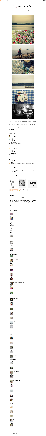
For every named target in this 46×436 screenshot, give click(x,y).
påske (29, 202)
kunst (12, 202)
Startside (15, 10)
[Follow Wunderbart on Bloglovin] (12, 187)
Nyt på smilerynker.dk (15, 307)
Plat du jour (11, 398)
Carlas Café (11, 245)
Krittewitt (11, 252)
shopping (32, 202)
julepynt (29, 201)
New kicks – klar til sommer (13, 232)
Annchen (11, 414)
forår (25, 200)
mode (21, 202)
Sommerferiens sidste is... (15, 259)
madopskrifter (18, 202)
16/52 (13, 419)
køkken (15, 202)
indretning (14, 201)
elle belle (18, 200)
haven (28, 200)
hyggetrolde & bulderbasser (13, 359)
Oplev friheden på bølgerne (13, 208)
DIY (23, 10)
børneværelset (14, 200)
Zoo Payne (11, 334)
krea (35, 201)
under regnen (11, 296)
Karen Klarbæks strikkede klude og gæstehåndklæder (18, 282)
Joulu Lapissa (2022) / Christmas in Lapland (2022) (18, 212)
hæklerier (11, 201)
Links (31, 10)
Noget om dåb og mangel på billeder (16, 380)
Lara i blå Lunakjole (15, 273)
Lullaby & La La (11, 350)
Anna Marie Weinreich (13, 153)
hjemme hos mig (33, 200)
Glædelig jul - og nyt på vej (15, 298)
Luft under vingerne (12, 345)
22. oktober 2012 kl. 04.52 (13, 151)
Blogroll (28, 10)
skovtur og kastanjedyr (15, 355)
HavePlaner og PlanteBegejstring (13, 254)
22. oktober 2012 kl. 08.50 (13, 167)
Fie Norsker (11, 230)
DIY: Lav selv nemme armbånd (16, 371)
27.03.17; (14, 321)
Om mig (18, 10)
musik (23, 202)
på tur (26, 202)
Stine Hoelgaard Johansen (13, 138)
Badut (10, 223)
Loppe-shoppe (11, 409)
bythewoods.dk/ (12, 225)
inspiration (19, 201)
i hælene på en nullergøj (12, 361)
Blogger (25, 197)
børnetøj (11, 200)
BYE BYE (11, 330)
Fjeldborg (11, 336)
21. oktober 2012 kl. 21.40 (13, 136)
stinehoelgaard (11, 216)
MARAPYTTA (11, 316)
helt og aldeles (11, 247)
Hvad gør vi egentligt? (12, 228)
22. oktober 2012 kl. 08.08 (13, 160)
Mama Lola (11, 325)
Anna (11, 162)
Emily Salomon (11, 221)
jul (26, 201)
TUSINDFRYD (11, 277)
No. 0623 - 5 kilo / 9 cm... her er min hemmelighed (18, 405)
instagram (24, 201)
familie (22, 200)
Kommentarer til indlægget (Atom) (15, 175)
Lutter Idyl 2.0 (11, 403)
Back (13, 341)
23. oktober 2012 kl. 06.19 (13, 171)
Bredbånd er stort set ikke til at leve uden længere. (15, 239)
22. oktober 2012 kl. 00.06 (13, 140)
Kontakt (21, 10)
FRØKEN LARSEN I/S (13, 142)
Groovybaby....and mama (12, 311)
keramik (33, 201)
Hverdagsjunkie (12, 375)
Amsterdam (14, 394)
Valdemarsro (11, 205)
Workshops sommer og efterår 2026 (13, 210)
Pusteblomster (11, 423)
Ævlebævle (11, 286)
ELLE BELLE (11, 384)
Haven (25, 10)
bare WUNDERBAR (12, 302)
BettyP (11, 263)
